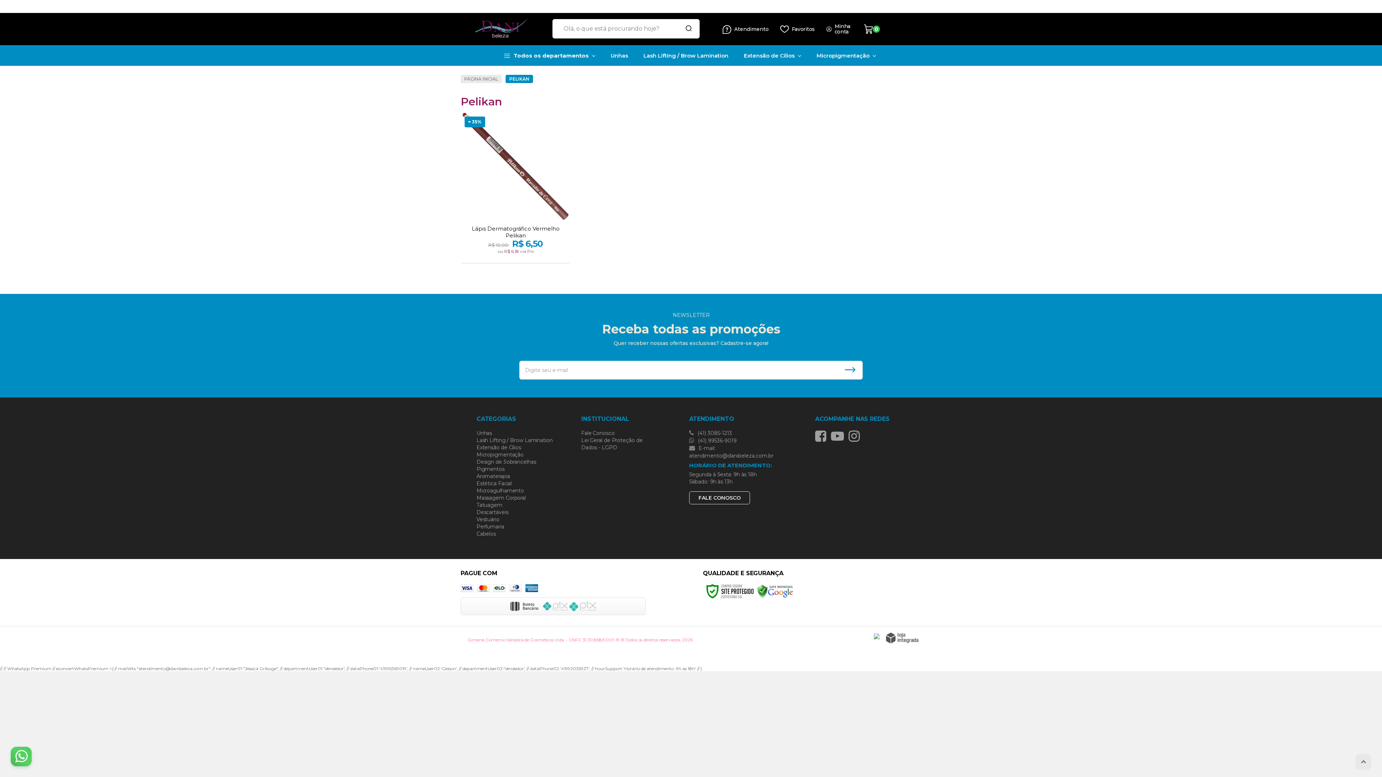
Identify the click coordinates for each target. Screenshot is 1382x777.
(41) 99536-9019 (716, 440)
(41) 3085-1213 (714, 433)
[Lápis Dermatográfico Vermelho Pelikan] (515, 189)
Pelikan (519, 79)
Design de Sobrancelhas (506, 462)
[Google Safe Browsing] (775, 591)
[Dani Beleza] (504, 29)
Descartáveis (493, 512)
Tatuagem (489, 505)
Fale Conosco (598, 433)
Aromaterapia (493, 476)
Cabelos (486, 534)
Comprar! (528, 255)
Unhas (484, 433)
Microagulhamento (500, 490)
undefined (670, 6)
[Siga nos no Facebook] (822, 436)
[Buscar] (686, 28)
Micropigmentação (500, 454)
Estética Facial (494, 483)
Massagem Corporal (501, 498)
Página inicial (481, 79)
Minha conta (843, 29)
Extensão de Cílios (499, 447)
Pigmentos (491, 469)
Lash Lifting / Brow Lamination (515, 440)
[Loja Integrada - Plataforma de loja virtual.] (902, 638)
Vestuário (488, 519)
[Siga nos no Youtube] (839, 436)
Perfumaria (490, 526)
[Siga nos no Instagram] (856, 436)
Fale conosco (720, 498)
